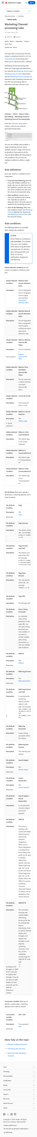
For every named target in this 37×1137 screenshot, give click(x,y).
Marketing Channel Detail (13, 74)
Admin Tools (8, 44)
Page (20, 515)
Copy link (18, 37)
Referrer (21, 354)
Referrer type (22, 421)
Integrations (19, 41)
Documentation (10, 16)
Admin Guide (12, 19)
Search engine (23, 769)
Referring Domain (24, 681)
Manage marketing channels (17, 1044)
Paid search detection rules (23, 301)
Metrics (12, 41)
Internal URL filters (22, 357)
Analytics (21, 16)
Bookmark (9, 37)
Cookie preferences (10, 1125)
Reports (26, 41)
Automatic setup (16, 123)
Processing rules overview (16, 1049)
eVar (19, 1026)
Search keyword (23, 787)
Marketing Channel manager (20, 77)
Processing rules (10, 59)
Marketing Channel (22, 71)
